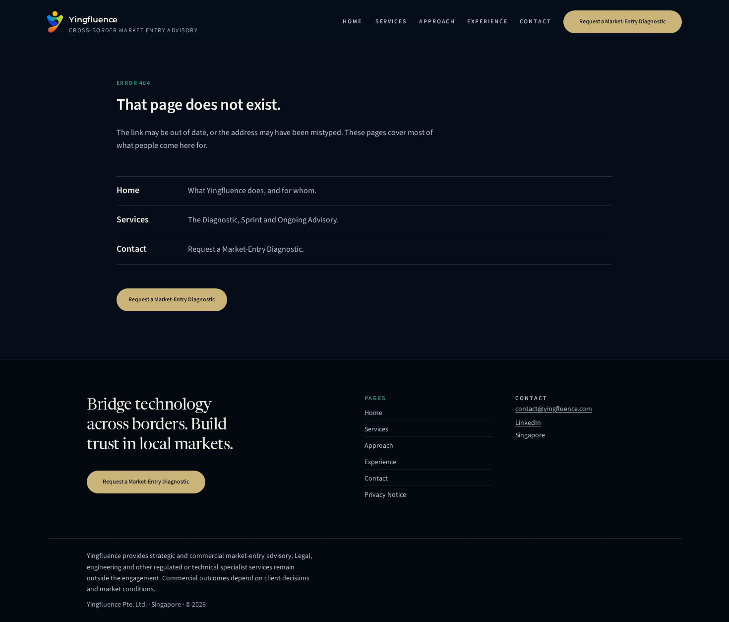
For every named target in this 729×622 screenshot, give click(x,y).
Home (352, 21)
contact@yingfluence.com (553, 409)
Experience (487, 21)
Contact (535, 21)
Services (391, 21)
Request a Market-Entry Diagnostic (622, 21)
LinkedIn (528, 424)
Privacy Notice (385, 495)
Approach (437, 21)
